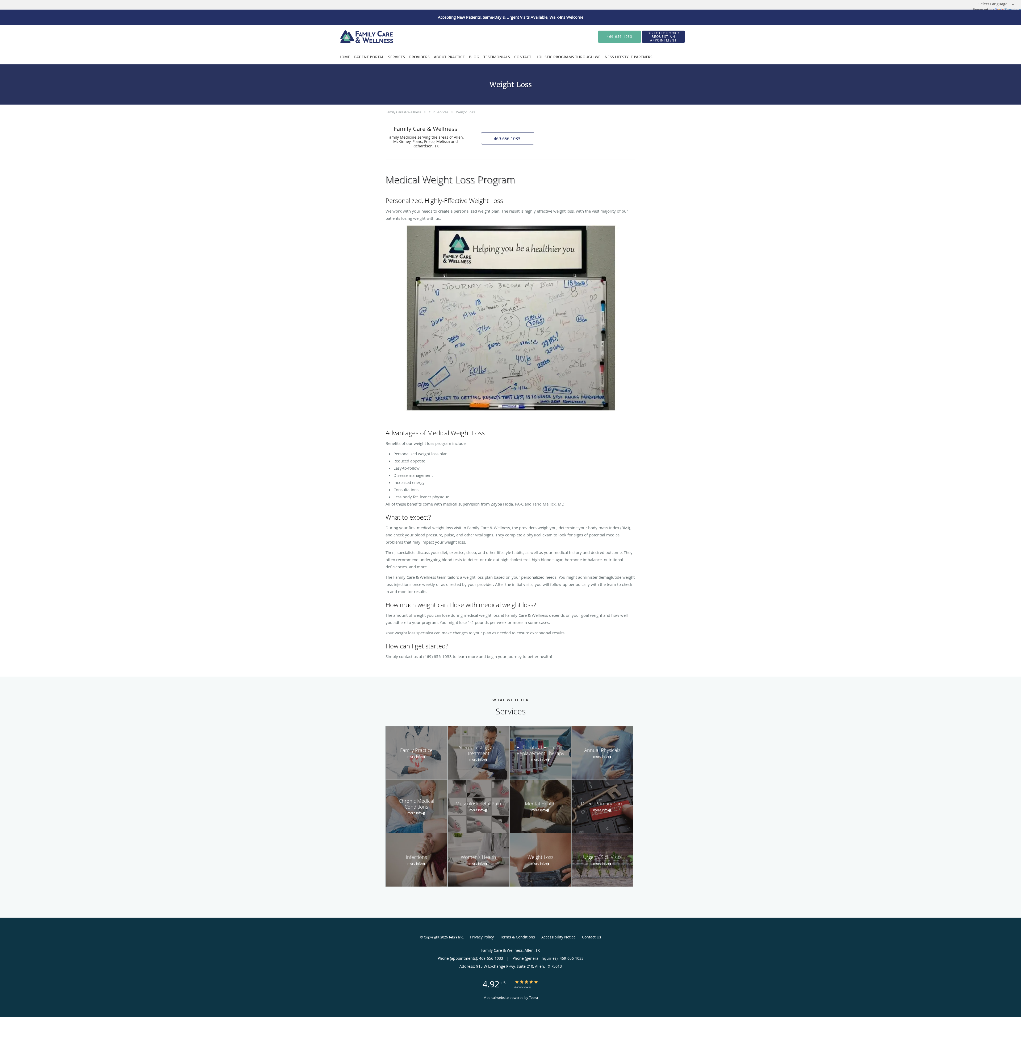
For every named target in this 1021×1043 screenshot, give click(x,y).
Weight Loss (465, 112)
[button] (507, 138)
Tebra (533, 997)
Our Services (438, 112)
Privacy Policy (482, 936)
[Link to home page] (356, 37)
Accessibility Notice (558, 936)
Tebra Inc (456, 937)
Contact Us (591, 936)
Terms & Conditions (517, 936)
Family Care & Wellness (403, 112)
